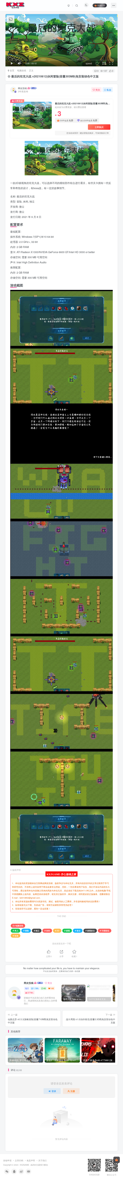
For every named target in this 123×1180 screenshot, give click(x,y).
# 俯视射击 (90, 930)
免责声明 (31, 1160)
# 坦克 (15, 935)
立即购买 (99, 127)
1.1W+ (36, 988)
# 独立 (36, 930)
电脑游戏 (21, 70)
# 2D (57, 930)
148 (52, 988)
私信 (109, 89)
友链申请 (7, 1160)
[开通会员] (116, 1160)
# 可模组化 (104, 930)
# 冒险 (26, 930)
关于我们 (42, 1160)
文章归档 (19, 1160)
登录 (54, 1091)
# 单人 (15, 930)
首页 (11, 70)
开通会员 (101, 5)
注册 (72, 1091)
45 (45, 988)
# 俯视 (67, 930)
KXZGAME (24, 1165)
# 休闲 (47, 930)
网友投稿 (22, 88)
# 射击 (77, 930)
